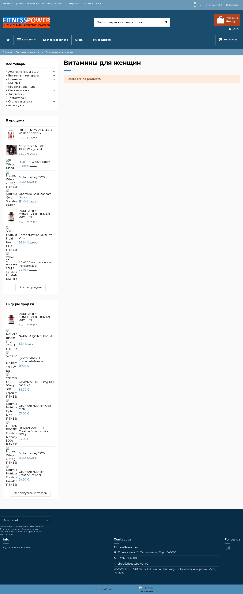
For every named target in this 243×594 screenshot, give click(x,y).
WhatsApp (59, 3)
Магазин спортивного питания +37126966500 (26, 3)
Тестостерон (17, 98)
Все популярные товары (30, 493)
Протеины (15, 79)
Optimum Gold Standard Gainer (35, 195)
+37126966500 (127, 558)
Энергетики (16, 94)
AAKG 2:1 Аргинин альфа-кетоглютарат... (35, 264)
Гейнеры (14, 83)
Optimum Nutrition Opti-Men (35, 407)
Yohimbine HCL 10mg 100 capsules (36, 383)
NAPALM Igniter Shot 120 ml (36, 337)
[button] (26, 40)
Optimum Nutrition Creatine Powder (31, 473)
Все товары (16, 64)
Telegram (73, 3)
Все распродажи (30, 287)
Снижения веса (18, 90)
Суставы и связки (20, 101)
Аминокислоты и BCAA (23, 71)
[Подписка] (47, 520)
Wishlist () (216, 5)
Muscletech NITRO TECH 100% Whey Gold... (36, 147)
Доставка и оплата (91, 3)
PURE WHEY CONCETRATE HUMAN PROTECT (34, 214)
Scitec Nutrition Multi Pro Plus (35, 236)
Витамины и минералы (23, 75)
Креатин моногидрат (22, 86)
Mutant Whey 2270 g (33, 177)
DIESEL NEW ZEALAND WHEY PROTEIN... (35, 131)
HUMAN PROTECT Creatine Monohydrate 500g (34, 431)
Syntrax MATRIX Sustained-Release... (32, 359)
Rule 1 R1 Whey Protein (34, 162)
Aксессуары (16, 105)
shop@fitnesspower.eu (133, 563)
